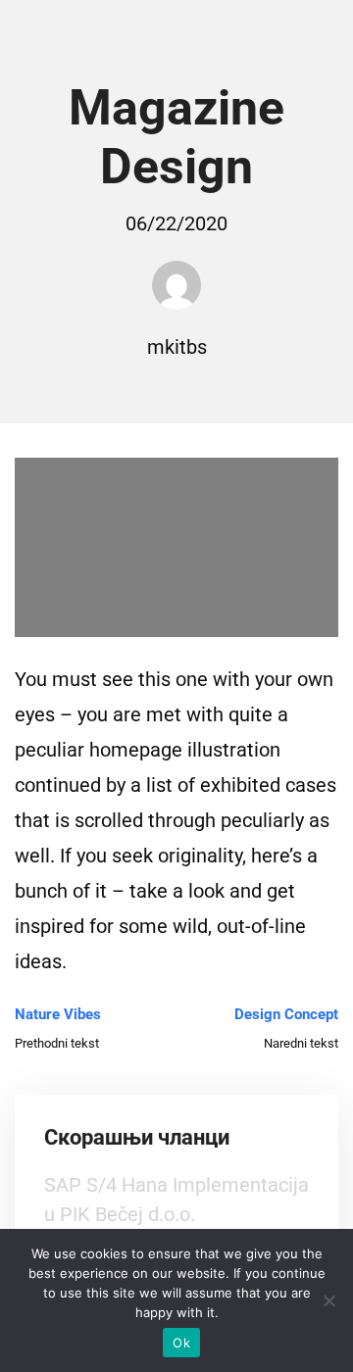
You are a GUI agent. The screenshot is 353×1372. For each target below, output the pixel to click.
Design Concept (286, 1014)
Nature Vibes (58, 1014)
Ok (181, 1342)
